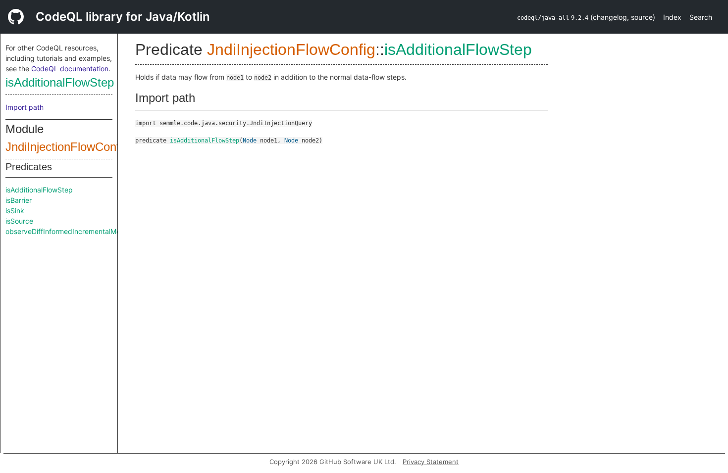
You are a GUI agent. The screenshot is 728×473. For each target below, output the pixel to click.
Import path (24, 107)
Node (250, 140)
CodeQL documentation (69, 68)
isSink (14, 210)
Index (672, 17)
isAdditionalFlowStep (59, 82)
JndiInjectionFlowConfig (67, 146)
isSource (19, 221)
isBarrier (18, 200)
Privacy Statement (431, 462)
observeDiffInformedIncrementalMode (67, 231)
